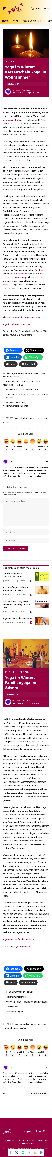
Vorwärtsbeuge (20, 273)
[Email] (35, 1152)
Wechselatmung (18, 277)
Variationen (40, 269)
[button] (5, 8)
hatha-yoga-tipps (29, 418)
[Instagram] (43, 1131)
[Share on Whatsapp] (23, 1152)
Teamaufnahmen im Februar (19, 991)
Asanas (24, 167)
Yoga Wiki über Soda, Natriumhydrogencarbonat (15, 404)
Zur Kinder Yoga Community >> (18, 946)
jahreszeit (42, 418)
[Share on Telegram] (29, 1152)
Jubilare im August (14, 1011)
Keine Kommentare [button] (38, 1094)
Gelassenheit (12, 1006)
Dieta (18, 90)
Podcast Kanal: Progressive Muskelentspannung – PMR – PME (16, 604)
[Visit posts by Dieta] (8, 91)
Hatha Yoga (10, 61)
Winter (6, 422)
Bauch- (41, 273)
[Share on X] (17, 1152)
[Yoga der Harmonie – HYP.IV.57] (42, 621)
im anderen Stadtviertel (14, 119)
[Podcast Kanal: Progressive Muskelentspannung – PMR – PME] (42, 604)
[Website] (47, 461)
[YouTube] (40, 1131)
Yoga (24, 160)
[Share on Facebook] (11, 1152)
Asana (17, 418)
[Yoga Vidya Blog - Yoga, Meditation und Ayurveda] (15, 8)
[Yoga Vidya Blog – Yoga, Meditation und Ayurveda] (7, 1131)
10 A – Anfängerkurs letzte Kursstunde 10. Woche (15, 589)
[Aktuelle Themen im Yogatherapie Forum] (42, 576)
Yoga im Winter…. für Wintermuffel (22, 389)
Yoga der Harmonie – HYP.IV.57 (17, 618)
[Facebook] (36, 1131)
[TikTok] (47, 1131)
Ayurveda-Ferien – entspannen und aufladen (27, 1001)
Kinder (16, 1028)
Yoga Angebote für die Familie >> (18, 939)
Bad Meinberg (11, 672)
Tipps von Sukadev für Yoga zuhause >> (21, 317)
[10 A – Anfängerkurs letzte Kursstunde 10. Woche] (42, 590)
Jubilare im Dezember (16, 996)
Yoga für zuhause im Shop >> (16, 324)
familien (25, 1024)
